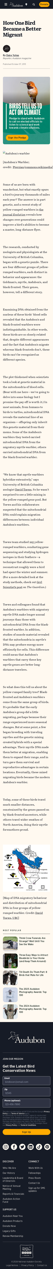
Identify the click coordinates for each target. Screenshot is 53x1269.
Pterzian (18, 167)
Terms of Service (17, 1113)
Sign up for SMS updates (36, 1189)
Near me (26, 4)
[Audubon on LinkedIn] (31, 1147)
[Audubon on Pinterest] (47, 1147)
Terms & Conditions (28, 1125)
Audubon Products (13, 1221)
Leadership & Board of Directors (13, 1179)
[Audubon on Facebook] (14, 1147)
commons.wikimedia (38, 167)
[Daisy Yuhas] (6, 48)
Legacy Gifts (9, 1231)
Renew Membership (13, 1236)
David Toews (23, 489)
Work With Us (35, 1168)
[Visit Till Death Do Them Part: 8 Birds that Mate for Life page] (26, 977)
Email (7, 1078)
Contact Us (34, 1183)
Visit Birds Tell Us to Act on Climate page (26, 110)
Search (33, 4)
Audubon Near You (13, 1216)
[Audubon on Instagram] (6, 1147)
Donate (44, 4)
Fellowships (34, 1173)
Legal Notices (12, 1265)
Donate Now (9, 1226)
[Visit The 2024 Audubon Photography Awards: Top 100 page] (26, 1011)
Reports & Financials (13, 1194)
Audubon (16, 4)
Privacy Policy (27, 1265)
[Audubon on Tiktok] (39, 1147)
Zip (6, 1089)
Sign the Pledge (17, 137)
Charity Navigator (26, 1250)
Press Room (34, 1178)
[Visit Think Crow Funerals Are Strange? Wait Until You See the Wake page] (26, 944)
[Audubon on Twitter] (22, 1147)
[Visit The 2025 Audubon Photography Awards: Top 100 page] (26, 994)
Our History (9, 1173)
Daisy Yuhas (12, 55)
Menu (5, 4)
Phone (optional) (12, 1101)
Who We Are (9, 1168)
